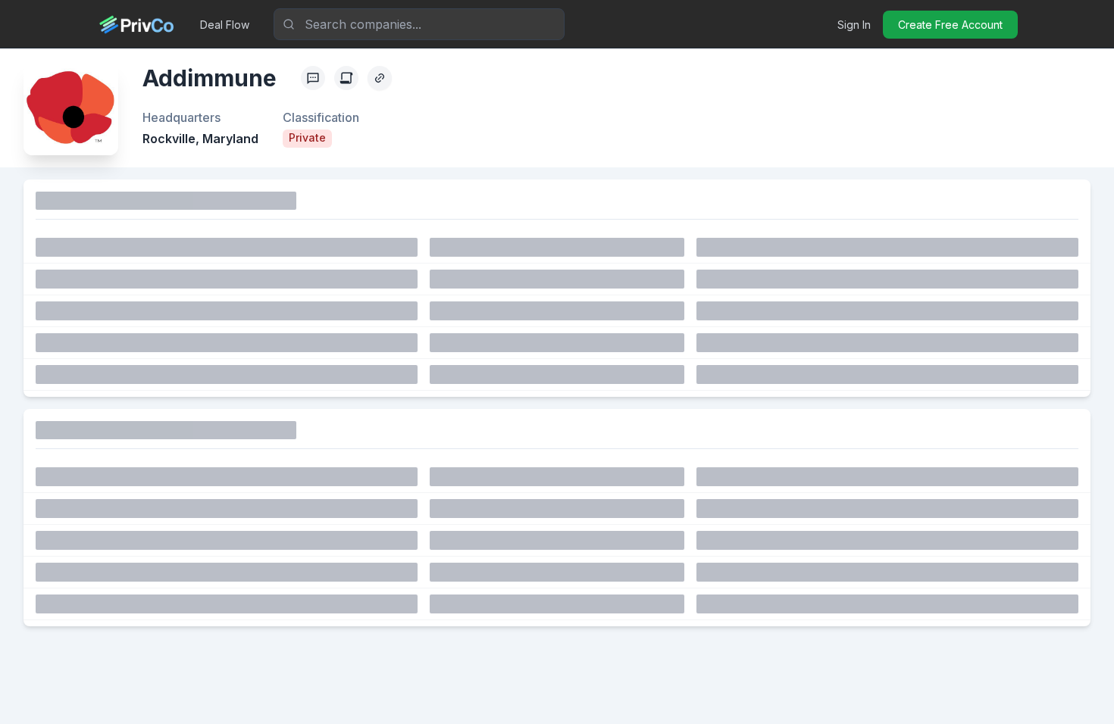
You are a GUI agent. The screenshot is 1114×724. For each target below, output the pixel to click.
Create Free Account (950, 24)
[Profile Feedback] (313, 78)
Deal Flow (224, 24)
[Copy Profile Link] (380, 78)
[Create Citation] (346, 78)
